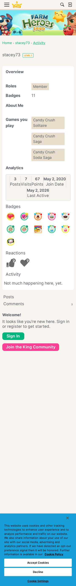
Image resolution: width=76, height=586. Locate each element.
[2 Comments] (11, 229)
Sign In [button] (13, 336)
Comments (38, 303)
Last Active (38, 195)
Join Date (55, 184)
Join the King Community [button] (31, 347)
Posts (15, 184)
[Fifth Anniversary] (65, 217)
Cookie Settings (38, 581)
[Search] (62, 4)
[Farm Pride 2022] (38, 229)
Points (37, 184)
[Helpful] (24, 217)
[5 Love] (11, 217)
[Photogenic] (11, 242)
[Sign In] (70, 4)
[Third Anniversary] (38, 217)
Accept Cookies (38, 562)
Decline (38, 572)
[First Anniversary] (52, 229)
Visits (26, 184)
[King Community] (17, 4)
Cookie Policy (54, 554)
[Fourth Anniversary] (52, 217)
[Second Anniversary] (65, 229)
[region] (38, 550)
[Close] (67, 518)
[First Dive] (24, 229)
